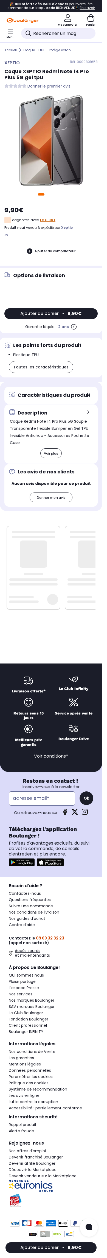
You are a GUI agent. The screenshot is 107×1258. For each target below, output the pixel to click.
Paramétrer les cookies (31, 1076)
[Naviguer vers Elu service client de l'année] (51, 1200)
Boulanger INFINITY (26, 1031)
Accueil (10, 50)
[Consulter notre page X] (75, 813)
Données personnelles (30, 1070)
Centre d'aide (22, 924)
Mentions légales (25, 1064)
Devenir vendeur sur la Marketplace (43, 1176)
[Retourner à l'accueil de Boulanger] (23, 20)
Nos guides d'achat (27, 918)
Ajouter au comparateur (55, 251)
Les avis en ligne (24, 1095)
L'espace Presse (24, 987)
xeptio (67, 227)
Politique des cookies (29, 1083)
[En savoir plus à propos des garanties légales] (74, 326)
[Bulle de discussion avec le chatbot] (89, 1227)
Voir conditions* (51, 756)
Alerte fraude (21, 1131)
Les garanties (21, 1058)
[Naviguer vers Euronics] (51, 1186)
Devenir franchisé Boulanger (36, 1157)
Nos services (20, 994)
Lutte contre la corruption (33, 1101)
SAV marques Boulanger (32, 1006)
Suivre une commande (31, 906)
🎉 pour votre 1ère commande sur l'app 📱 (51, 6)
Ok (86, 798)
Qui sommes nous (26, 975)
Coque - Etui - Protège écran (47, 50)
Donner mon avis (51, 497)
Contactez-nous (25, 893)
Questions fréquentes (30, 899)
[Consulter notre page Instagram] (84, 813)
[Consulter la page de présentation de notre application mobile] (22, 862)
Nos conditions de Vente (32, 1051)
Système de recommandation (38, 1089)
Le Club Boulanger (26, 1013)
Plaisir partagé (22, 981)
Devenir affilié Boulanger (32, 1163)
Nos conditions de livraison (34, 912)
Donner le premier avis (49, 86)
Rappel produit (22, 1124)
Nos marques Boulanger (31, 1000)
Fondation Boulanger (28, 1019)
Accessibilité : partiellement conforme (45, 1108)
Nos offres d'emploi (27, 1151)
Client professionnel (28, 1025)
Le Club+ (47, 220)
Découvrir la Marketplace (33, 1169)
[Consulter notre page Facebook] (65, 813)
